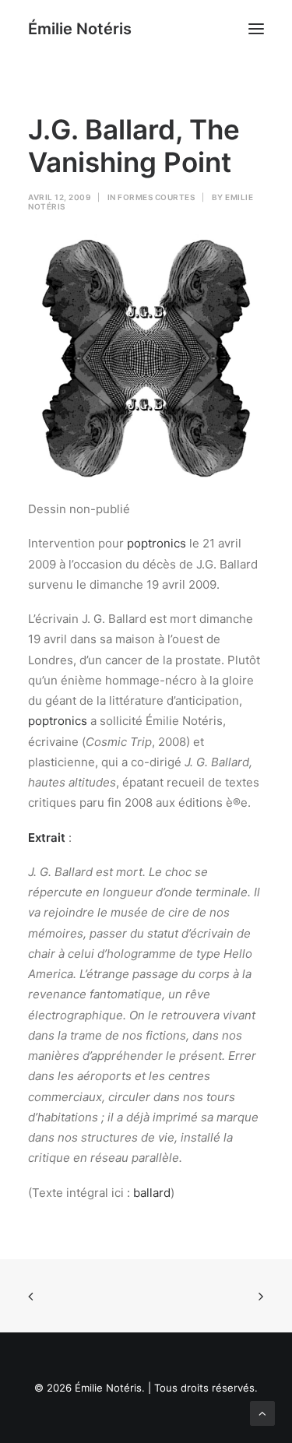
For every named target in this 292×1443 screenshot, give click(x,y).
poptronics (156, 543)
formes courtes (156, 197)
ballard (152, 1192)
